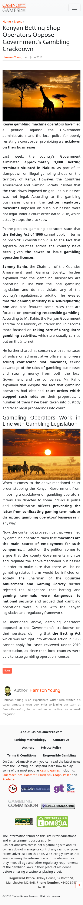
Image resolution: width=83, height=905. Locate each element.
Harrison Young (12, 57)
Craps (57, 775)
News (18, 21)
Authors (28, 747)
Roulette (8, 779)
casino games (50, 770)
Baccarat (30, 775)
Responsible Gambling (59, 755)
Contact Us (61, 740)
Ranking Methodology (30, 740)
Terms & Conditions (21, 755)
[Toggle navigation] (74, 8)
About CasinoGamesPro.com (41, 732)
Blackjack (44, 775)
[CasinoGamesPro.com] (14, 8)
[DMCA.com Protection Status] (52, 820)
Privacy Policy (51, 747)
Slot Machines (13, 775)
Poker (67, 775)
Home (7, 21)
